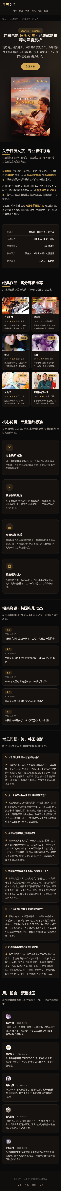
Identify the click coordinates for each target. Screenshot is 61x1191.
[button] (16, 314)
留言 (46, 10)
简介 (15, 10)
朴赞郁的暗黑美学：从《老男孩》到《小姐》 (27, 720)
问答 (40, 10)
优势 (27, 10)
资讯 (34, 10)
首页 (4, 19)
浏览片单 (30, 66)
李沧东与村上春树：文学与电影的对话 (24, 701)
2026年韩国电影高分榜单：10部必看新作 (26, 681)
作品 (21, 10)
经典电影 (14, 19)
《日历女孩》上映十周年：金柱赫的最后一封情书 (30, 638)
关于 (19, 1185)
